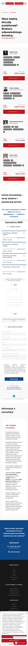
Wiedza (14, 571)
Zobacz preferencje (14, 640)
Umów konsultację (12, 78)
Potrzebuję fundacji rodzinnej (14, 595)
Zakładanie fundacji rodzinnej (14, 610)
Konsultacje (14, 606)
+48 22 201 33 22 (15, 546)
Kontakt (14, 575)
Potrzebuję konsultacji (19, 3)
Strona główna (5, 12)
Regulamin (14, 579)
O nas (14, 569)
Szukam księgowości (9, 3)
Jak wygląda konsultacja (8, 38)
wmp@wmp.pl (8, 214)
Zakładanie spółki (14, 608)
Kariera (14, 573)
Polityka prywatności (14, 577)
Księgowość (14, 604)
